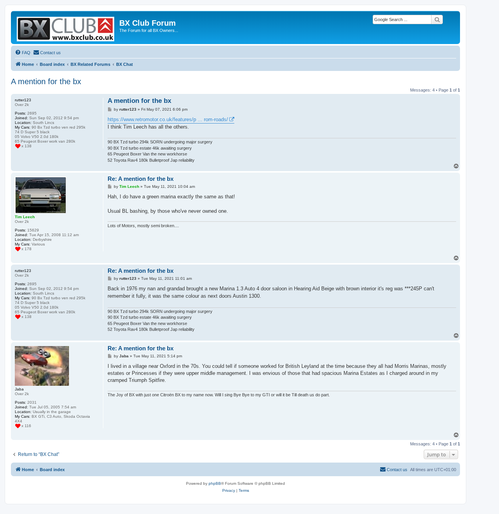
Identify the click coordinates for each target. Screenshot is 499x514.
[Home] (66, 27)
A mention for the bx (46, 81)
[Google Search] (437, 19)
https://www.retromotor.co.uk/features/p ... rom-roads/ (168, 119)
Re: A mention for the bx (140, 178)
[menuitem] (22, 52)
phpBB (215, 483)
